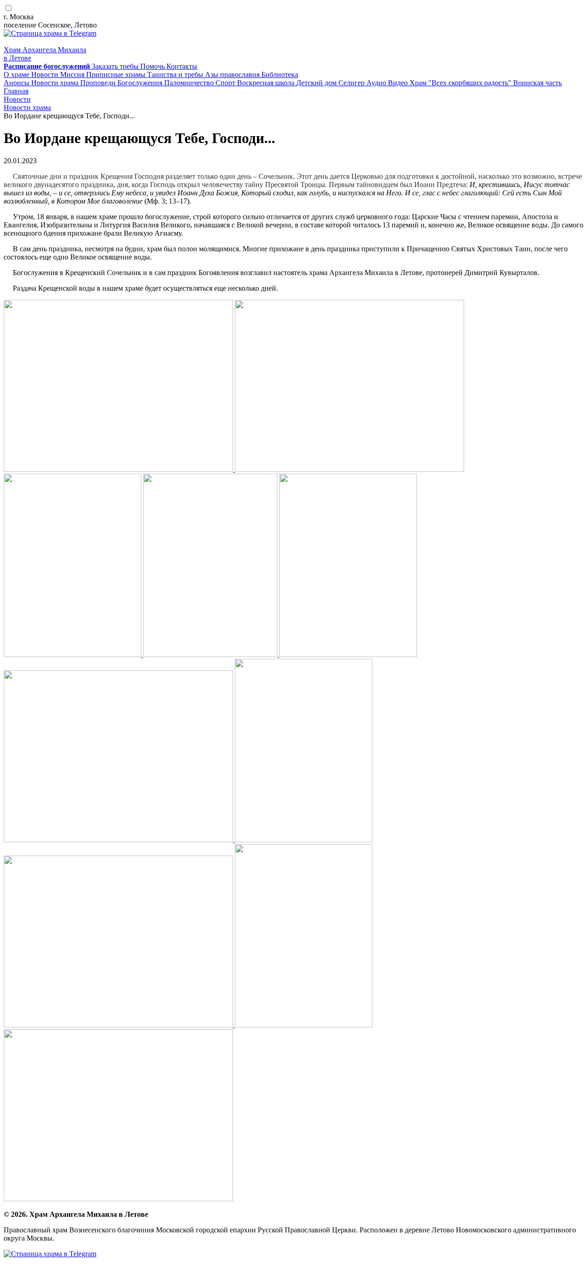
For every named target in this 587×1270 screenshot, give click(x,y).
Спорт (226, 83)
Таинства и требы (176, 74)
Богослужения (140, 83)
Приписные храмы (116, 74)
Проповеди (98, 83)
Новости (45, 74)
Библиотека (279, 74)
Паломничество (190, 83)
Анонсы (17, 83)
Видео (399, 83)
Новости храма (55, 83)
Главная (16, 91)
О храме (17, 74)
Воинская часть (537, 83)
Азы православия (233, 74)
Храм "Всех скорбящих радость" (461, 83)
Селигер (352, 83)
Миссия (73, 74)
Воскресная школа (266, 83)
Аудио (377, 83)
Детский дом (317, 83)
